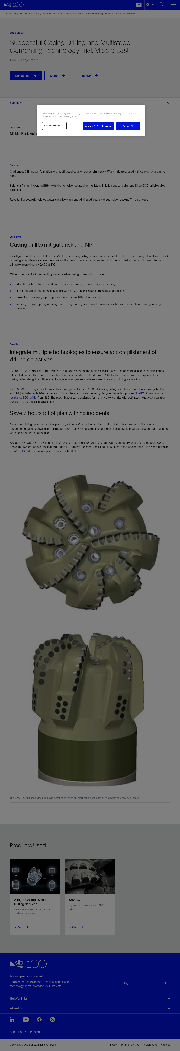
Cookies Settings (51, 126)
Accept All (128, 126)
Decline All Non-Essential (98, 126)
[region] (91, 120)
